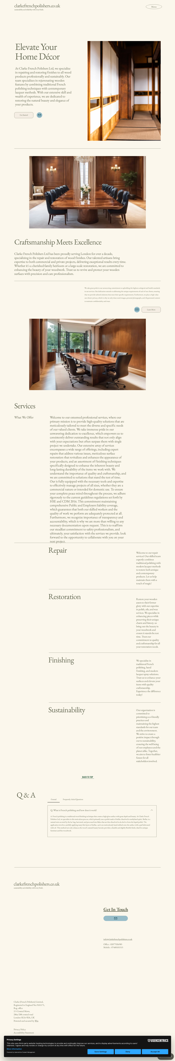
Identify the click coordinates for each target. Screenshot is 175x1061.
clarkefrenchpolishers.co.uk (37, 5)
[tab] (54, 799)
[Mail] (39, 115)
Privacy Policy (20, 1029)
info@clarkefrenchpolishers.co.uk (117, 939)
